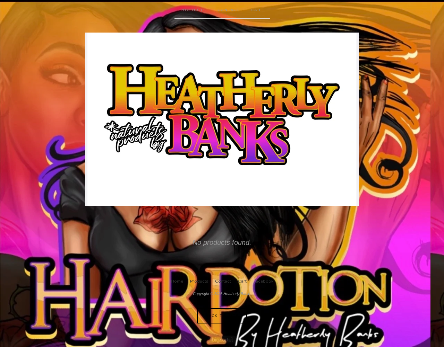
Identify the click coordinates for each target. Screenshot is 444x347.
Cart (257, 10)
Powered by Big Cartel (222, 340)
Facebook (263, 281)
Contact (229, 10)
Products (193, 10)
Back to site (222, 316)
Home (177, 281)
